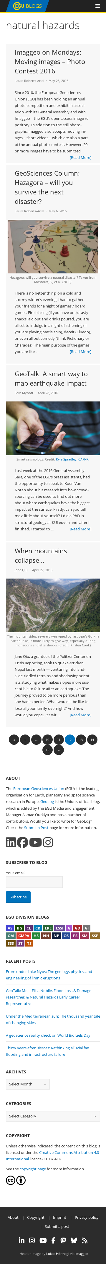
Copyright (35, 1217)
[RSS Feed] (84, 1240)
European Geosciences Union (38, 788)
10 (47, 739)
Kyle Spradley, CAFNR (72, 459)
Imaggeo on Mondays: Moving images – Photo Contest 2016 (50, 61)
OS (66, 935)
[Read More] (80, 157)
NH (46, 935)
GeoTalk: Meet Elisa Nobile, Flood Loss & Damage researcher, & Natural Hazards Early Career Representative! (48, 997)
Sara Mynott (24, 393)
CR (37, 928)
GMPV (23, 935)
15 (47, 750)
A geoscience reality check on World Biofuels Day (48, 1035)
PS (75, 935)
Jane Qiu (21, 570)
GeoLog (47, 801)
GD (77, 928)
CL (28, 928)
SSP (95, 935)
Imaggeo (81, 1253)
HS (36, 935)
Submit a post (57, 1226)
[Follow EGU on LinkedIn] (21, 1240)
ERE (48, 928)
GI (87, 928)
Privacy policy (87, 1217)
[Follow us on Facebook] (22, 842)
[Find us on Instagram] (48, 842)
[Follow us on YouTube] (35, 842)
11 (58, 739)
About (13, 1217)
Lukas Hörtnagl (57, 1253)
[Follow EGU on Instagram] (32, 1240)
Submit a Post (36, 827)
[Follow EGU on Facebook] (54, 1240)
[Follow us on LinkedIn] (11, 842)
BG (19, 928)
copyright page (33, 1168)
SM (84, 935)
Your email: (15, 872)
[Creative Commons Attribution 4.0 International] (10, 1183)
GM (11, 935)
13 (81, 739)
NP (56, 935)
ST (20, 943)
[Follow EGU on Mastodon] (63, 1240)
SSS (11, 943)
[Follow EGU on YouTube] (43, 1240)
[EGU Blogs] (27, 10)
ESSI (59, 928)
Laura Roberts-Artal (29, 80)
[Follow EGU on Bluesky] (74, 1240)
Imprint (59, 1217)
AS (10, 928)
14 (92, 739)
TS (29, 943)
